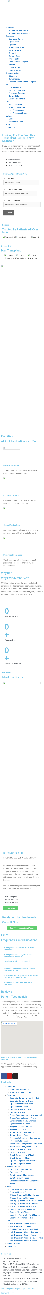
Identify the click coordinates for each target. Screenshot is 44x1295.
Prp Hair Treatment (17, 107)
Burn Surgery (14, 79)
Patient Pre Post (16, 121)
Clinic (11, 119)
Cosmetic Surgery (16, 39)
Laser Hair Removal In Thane (22, 1218)
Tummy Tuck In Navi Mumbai (22, 1132)
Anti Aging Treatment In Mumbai (24, 1203)
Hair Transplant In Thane (20, 1226)
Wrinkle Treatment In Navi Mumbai (24, 1195)
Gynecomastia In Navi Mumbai (23, 1121)
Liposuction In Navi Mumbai (21, 1104)
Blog (8, 124)
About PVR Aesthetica (18, 30)
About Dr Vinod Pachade (19, 33)
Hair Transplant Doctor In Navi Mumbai (26, 1238)
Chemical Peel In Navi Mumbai (23, 1189)
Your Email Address (11, 200)
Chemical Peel (15, 87)
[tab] (22, 948)
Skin (7, 84)
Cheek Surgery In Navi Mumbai (23, 1155)
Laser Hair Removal (17, 99)
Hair (7, 102)
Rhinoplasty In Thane (19, 1141)
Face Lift (12, 64)
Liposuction (14, 42)
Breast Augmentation (18, 47)
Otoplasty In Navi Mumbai (21, 1169)
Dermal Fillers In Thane (20, 1212)
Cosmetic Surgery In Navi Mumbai (24, 1098)
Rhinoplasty (14, 59)
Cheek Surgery (15, 67)
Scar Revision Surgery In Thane (23, 1146)
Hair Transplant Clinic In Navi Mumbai (26, 1232)
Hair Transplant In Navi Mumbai (23, 1223)
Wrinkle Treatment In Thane (22, 1198)
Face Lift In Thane (17, 1152)
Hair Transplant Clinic (18, 110)
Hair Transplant (15, 104)
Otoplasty (13, 76)
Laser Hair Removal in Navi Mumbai (25, 1215)
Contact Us (10, 127)
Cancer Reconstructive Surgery (22, 82)
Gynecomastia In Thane (20, 1124)
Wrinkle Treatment (17, 90)
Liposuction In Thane (19, 1106)
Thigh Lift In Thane (18, 1129)
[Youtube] (9, 1076)
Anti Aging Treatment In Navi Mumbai (26, 1201)
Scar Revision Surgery (18, 62)
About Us (10, 27)
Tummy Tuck (14, 56)
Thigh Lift (13, 53)
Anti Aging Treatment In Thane (23, 1206)
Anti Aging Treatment (18, 93)
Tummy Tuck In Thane (19, 1135)
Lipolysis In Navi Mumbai (20, 1109)
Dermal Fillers (15, 96)
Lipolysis (12, 45)
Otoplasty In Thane (18, 1172)
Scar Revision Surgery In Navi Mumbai (26, 1144)
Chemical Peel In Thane (20, 1192)
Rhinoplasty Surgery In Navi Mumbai (25, 1138)
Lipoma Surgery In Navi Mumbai (23, 1161)
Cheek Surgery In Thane (20, 1158)
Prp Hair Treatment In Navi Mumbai (25, 1229)
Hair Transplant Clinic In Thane (23, 1235)
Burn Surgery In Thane (19, 1178)
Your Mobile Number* (12, 189)
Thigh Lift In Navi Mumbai (21, 1126)
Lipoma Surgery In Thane (20, 1164)
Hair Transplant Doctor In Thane (23, 1241)
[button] (22, 24)
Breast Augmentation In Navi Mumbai (26, 1115)
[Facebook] (4, 1076)
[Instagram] (15, 1076)
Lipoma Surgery (15, 70)
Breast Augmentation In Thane (23, 1118)
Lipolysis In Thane (17, 1112)
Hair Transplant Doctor (18, 113)
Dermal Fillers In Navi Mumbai (22, 1209)
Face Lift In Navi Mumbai (20, 1149)
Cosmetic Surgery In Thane (21, 1101)
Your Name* (8, 178)
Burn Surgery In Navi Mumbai (22, 1175)
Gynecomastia (15, 50)
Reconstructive (12, 73)
